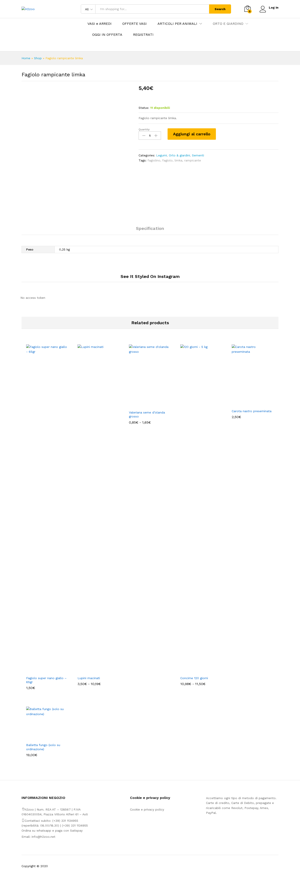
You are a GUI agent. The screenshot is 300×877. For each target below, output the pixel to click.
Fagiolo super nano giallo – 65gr (46, 680)
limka (178, 160)
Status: (144, 107)
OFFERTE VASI (134, 23)
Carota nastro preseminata (251, 411)
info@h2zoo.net (43, 836)
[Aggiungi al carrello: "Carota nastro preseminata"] (247, 404)
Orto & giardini (179, 155)
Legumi (161, 155)
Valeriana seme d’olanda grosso (147, 414)
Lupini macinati (89, 678)
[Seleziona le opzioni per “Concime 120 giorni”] (196, 671)
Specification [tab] (150, 228)
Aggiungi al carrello (191, 134)
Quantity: (144, 129)
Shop (38, 58)
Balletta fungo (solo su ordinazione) (43, 747)
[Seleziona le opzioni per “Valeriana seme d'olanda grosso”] (145, 405)
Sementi (198, 155)
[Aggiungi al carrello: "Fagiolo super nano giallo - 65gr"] (42, 671)
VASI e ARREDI (99, 23)
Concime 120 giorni (194, 678)
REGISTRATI (143, 34)
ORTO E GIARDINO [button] (228, 23)
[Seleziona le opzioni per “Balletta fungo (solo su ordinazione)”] (42, 737)
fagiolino (154, 160)
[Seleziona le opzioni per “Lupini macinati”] (93, 671)
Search (220, 9)
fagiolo (167, 160)
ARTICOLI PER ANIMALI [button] (177, 23)
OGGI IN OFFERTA (107, 34)
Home (26, 58)
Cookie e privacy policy (147, 809)
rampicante (192, 160)
